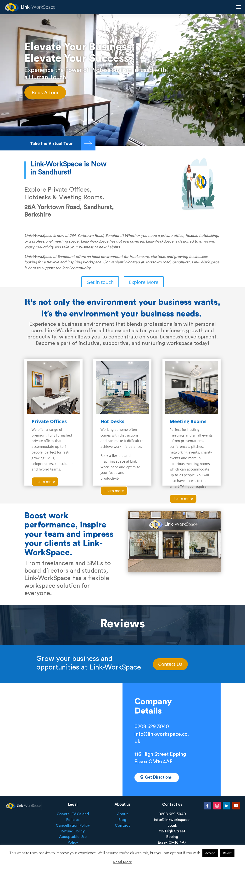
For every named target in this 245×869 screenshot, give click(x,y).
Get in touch (100, 282)
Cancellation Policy (73, 825)
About (122, 814)
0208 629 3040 (151, 726)
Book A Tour (45, 92)
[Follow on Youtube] (236, 805)
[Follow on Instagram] (217, 805)
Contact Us (170, 664)
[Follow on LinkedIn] (226, 805)
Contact (122, 825)
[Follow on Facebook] (207, 805)
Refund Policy (73, 831)
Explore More (143, 282)
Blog (122, 820)
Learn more (45, 481)
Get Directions (158, 777)
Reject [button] (227, 853)
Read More (122, 861)
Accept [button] (210, 853)
